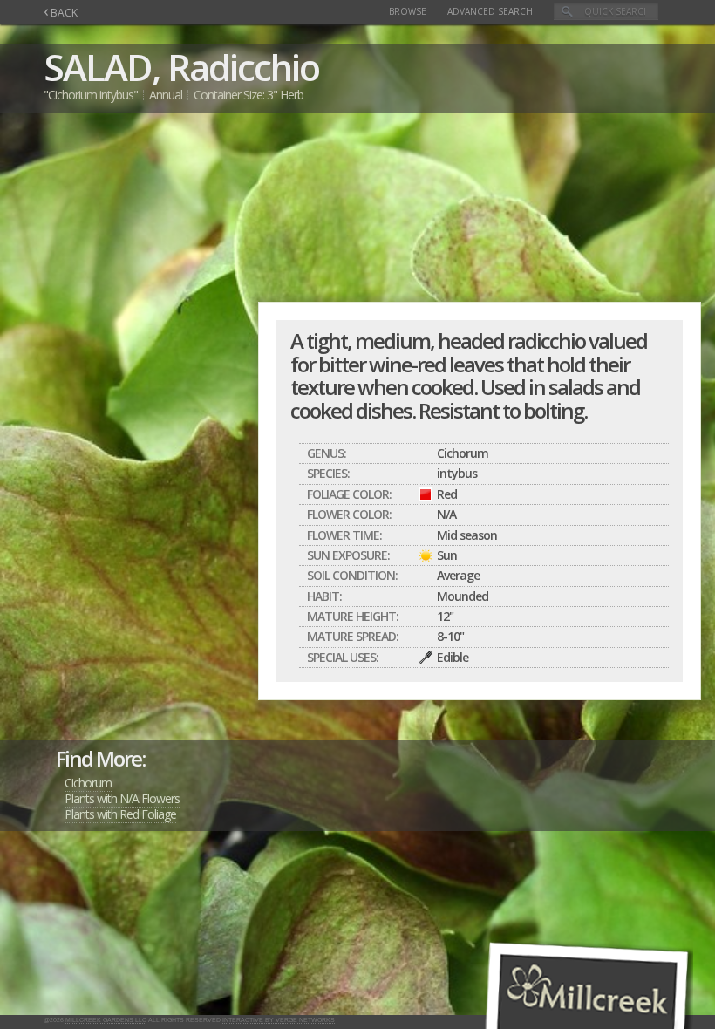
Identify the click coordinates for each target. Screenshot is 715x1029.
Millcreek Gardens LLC (105, 1020)
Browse (407, 11)
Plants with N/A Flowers (122, 798)
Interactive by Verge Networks (278, 1020)
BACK (61, 12)
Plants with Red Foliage (120, 814)
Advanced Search (490, 11)
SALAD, (102, 67)
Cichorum (88, 782)
